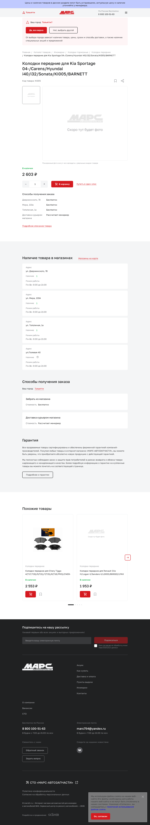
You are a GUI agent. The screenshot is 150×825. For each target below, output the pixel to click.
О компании (28, 702)
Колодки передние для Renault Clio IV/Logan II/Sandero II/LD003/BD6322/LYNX (102, 572)
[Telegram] (107, 84)
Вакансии (27, 708)
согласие (107, 645)
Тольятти (39, 388)
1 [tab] (71, 604)
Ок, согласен (100, 816)
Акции (80, 665)
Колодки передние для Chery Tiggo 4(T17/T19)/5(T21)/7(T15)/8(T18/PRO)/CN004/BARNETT (47, 572)
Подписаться (111, 640)
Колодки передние (34, 566)
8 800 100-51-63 (106, 14)
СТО (24, 713)
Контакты (82, 693)
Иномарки (82, 687)
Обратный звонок (35, 750)
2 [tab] (75, 604)
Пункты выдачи (85, 682)
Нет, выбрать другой (63, 30)
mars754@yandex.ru (91, 728)
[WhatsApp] (121, 84)
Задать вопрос (33, 758)
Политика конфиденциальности (38, 791)
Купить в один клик (86, 184)
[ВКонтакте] (112, 84)
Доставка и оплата (86, 676)
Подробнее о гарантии (37, 474)
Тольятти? (47, 22)
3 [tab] (77, 604)
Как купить (82, 670)
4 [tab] (79, 604)
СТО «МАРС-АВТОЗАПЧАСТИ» (51, 782)
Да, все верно (36, 30)
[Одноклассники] (117, 84)
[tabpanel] (47, 557)
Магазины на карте (88, 258)
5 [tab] (81, 604)
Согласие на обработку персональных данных (45, 794)
